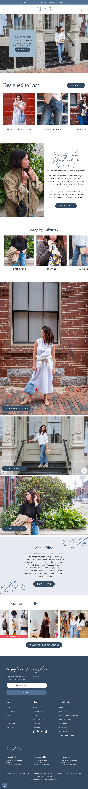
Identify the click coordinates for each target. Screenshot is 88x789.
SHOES (9, 715)
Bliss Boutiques (39, 779)
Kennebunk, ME (40, 757)
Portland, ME (11, 757)
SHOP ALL (76, 85)
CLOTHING (10, 711)
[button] (77, 9)
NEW (8, 707)
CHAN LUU (63, 723)
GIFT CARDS (11, 723)
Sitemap (50, 776)
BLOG (35, 715)
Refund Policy (25, 773)
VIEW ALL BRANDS (66, 735)
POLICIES (36, 727)
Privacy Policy (49, 773)
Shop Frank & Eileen (16, 408)
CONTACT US (38, 711)
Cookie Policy (40, 776)
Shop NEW (22, 49)
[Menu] (4, 9)
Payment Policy (37, 773)
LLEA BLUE (63, 707)
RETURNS (36, 723)
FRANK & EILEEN (66, 719)
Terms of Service (63, 773)
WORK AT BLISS (39, 719)
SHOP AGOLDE (14, 468)
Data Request (76, 773)
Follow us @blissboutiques (44, 645)
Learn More (44, 584)
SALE (8, 719)
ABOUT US (37, 707)
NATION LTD (64, 731)
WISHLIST (10, 727)
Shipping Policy (13, 773)
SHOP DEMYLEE (14, 529)
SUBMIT (27, 692)
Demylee (63, 727)
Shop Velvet (66, 205)
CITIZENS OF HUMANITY (68, 715)
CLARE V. (62, 711)
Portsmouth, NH (67, 757)
